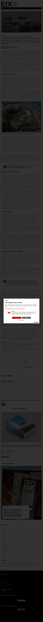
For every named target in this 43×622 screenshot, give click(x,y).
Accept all (16, 317)
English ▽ (7, 300)
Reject (26, 317)
